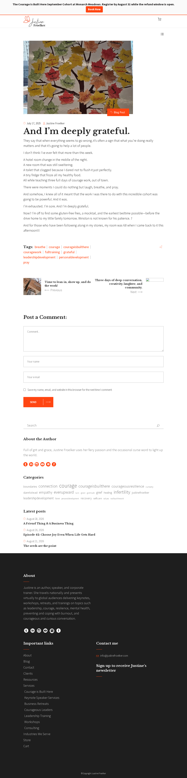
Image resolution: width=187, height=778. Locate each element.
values (106, 498)
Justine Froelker (55, 123)
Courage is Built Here (38, 691)
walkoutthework (117, 498)
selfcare (97, 498)
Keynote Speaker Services (41, 697)
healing (108, 492)
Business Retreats (36, 704)
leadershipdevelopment (39, 257)
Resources (30, 679)
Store (27, 740)
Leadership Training (37, 716)
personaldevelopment (74, 257)
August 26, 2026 (35, 530)
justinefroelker (140, 492)
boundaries (30, 486)
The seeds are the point (39, 546)
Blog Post (119, 112)
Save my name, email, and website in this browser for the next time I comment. (70, 389)
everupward (64, 492)
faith (77, 493)
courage (54, 247)
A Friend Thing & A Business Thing (48, 523)
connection (48, 486)
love (57, 498)
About (27, 655)
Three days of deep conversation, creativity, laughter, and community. (118, 284)
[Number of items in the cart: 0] (159, 19)
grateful (69, 252)
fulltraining (52, 252)
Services (29, 685)
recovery (86, 498)
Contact (28, 667)
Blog (26, 661)
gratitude (91, 493)
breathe (40, 247)
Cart (26, 746)
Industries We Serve (36, 734)
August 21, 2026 (35, 541)
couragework (32, 252)
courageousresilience (128, 486)
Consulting (31, 728)
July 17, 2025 (34, 123)
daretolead (30, 492)
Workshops (32, 722)
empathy (45, 492)
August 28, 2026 (35, 519)
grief (99, 492)
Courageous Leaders (38, 710)
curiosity (149, 486)
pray (26, 262)
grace (83, 493)
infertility (122, 492)
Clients (28, 673)
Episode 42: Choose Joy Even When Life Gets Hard (59, 534)
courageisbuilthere (76, 247)
